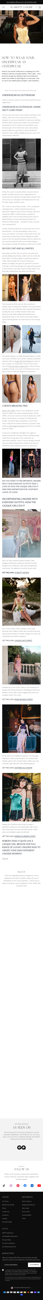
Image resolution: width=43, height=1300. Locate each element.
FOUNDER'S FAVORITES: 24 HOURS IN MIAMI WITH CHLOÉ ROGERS (21, 1096)
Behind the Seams (8, 1205)
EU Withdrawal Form (9, 1247)
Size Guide (25, 1208)
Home (7, 90)
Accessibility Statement (10, 1236)
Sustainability (26, 1215)
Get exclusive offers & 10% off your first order (21, 2)
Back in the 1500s (8, 411)
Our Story (5, 1201)
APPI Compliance (7, 1233)
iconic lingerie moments (16, 426)
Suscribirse (34, 1264)
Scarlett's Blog (7, 1222)
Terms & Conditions (8, 1243)
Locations (5, 1215)
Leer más (21, 958)
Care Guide (26, 1211)
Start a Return (27, 1201)
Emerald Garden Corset (25, 836)
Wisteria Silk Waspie (23, 768)
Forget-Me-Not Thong (22, 361)
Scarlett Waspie (22, 573)
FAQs (4, 1208)
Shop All (5, 858)
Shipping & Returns (28, 1205)
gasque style (16, 939)
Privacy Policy (6, 1240)
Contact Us (5, 1211)
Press (24, 1218)
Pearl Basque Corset (24, 699)
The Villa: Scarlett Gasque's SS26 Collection (22, 1018)
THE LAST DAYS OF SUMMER (21, 942)
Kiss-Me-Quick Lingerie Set (18, 366)
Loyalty (4, 1218)
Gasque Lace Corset (23, 641)
